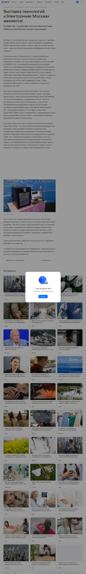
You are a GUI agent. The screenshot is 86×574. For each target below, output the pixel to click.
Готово (43, 296)
